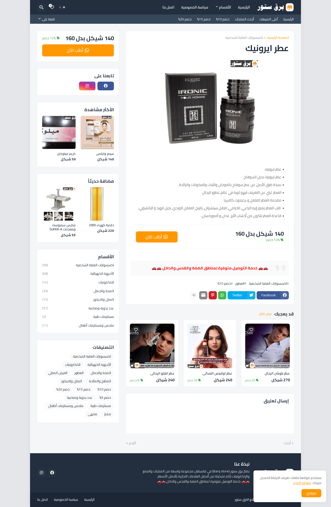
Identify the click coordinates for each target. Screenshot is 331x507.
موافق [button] (311, 493)
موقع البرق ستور (246, 499)
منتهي (92, 414)
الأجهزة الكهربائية (78, 273)
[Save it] (251, 329)
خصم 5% (105, 397)
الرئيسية (244, 7)
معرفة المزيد (302, 483)
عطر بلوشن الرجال (277, 373)
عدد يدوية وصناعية (78, 308)
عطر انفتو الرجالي (162, 373)
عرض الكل (265, 314)
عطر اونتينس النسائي (217, 373)
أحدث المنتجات (244, 19)
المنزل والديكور (78, 299)
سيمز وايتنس (105, 154)
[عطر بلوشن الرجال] (267, 346)
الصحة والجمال (78, 291)
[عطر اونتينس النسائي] (210, 346)
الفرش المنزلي (57, 373)
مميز (107, 414)
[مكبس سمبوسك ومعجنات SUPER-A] (59, 204)
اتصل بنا (168, 7)
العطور (239, 283)
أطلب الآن (154, 237)
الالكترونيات (78, 282)
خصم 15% (204, 19)
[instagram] (87, 86)
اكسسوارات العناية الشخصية (244, 38)
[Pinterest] (213, 295)
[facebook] (105, 86)
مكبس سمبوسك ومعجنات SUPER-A (62, 227)
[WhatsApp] (222, 295)
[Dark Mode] (62, 7)
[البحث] (41, 7)
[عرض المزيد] (194, 295)
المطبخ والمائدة (100, 381)
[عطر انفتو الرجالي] (152, 346)
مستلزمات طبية (78, 316)
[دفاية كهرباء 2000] (97, 204)
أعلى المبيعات (268, 19)
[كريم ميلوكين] (59, 132)
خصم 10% (222, 19)
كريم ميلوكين (66, 154)
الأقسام (225, 7)
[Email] (203, 295)
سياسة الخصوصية (194, 7)
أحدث (287, 443)
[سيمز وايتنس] (97, 132)
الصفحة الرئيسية (278, 38)
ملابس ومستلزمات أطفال (78, 325)
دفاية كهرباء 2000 (101, 225)
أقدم (132, 443)
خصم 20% (185, 19)
